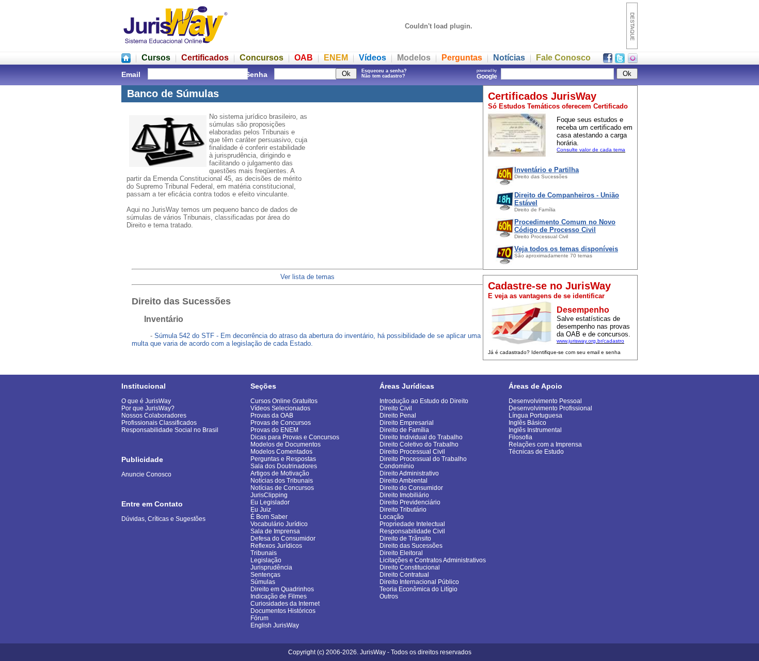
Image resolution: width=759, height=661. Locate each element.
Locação (392, 516)
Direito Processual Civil (412, 451)
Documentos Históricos (282, 610)
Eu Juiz (260, 509)
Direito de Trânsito (405, 538)
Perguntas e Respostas (283, 459)
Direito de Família (404, 430)
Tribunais (263, 553)
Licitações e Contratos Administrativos (433, 560)
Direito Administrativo (409, 473)
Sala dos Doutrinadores (283, 466)
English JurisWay (274, 625)
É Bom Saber (269, 516)
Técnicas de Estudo (536, 451)
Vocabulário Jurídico (279, 524)
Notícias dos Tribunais (281, 480)
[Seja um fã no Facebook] (607, 60)
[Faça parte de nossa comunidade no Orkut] (633, 60)
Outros (389, 596)
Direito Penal (398, 415)
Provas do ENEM (274, 430)
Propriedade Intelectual (412, 524)
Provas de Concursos (280, 422)
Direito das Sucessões (411, 545)
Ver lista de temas (307, 277)
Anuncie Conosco (146, 474)
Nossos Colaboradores (153, 415)
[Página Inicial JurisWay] (126, 60)
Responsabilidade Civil (412, 531)
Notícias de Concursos (282, 487)
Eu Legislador (270, 502)
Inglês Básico (527, 422)
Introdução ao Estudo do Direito (424, 401)
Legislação (265, 560)
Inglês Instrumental (535, 430)
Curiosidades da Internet (285, 603)
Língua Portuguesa (535, 415)
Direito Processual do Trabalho (423, 459)
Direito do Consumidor (411, 487)
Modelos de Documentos (285, 444)
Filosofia (520, 437)
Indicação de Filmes (278, 596)
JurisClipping (269, 495)
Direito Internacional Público (419, 582)
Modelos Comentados (281, 451)
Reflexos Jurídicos (276, 545)
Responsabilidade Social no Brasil (169, 430)
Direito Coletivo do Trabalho (419, 444)
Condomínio (397, 466)
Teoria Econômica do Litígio (418, 589)
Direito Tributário (403, 509)
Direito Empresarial (407, 422)
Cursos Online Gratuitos (284, 401)
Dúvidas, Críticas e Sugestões (163, 518)
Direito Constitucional (410, 567)
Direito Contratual (404, 574)
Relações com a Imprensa (545, 444)
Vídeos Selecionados (280, 408)
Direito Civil (396, 408)
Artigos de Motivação (279, 473)
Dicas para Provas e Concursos (294, 437)
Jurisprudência (271, 567)
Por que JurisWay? (148, 408)
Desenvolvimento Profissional (550, 408)
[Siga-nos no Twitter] (620, 60)
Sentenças (265, 574)
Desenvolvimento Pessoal (545, 401)
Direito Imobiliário (404, 495)
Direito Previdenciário (410, 502)
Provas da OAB (271, 415)
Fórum (259, 618)
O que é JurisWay (146, 401)
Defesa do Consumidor (282, 538)
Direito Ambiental (404, 480)
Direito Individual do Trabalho (421, 437)
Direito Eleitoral (401, 553)
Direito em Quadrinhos (282, 589)
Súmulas (262, 582)
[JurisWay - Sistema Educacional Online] (175, 46)
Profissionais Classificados (159, 422)
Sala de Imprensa (275, 531)
